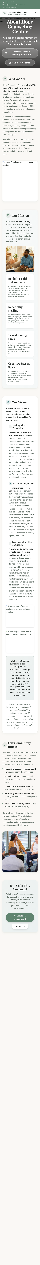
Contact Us (20, 926)
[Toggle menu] (35, 13)
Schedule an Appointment (20, 917)
